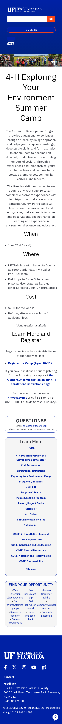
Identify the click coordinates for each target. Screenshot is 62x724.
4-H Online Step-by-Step (31, 519)
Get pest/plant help (30, 594)
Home (31, 447)
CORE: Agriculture (31, 539)
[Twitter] (14, 667)
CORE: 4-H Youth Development (31, 534)
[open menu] (11, 38)
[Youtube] (34, 667)
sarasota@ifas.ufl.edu (34, 425)
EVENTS (31, 30)
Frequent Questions (31, 481)
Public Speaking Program (31, 497)
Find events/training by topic (15, 605)
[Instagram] (24, 667)
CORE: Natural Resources (31, 550)
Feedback (10, 683)
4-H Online (31, 514)
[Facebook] (5, 667)
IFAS (37, 707)
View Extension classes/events (15, 594)
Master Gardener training (46, 594)
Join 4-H (31, 487)
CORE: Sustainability (31, 561)
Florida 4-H (31, 508)
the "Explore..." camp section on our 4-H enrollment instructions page (31, 379)
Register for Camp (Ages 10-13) (30, 363)
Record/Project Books (31, 503)
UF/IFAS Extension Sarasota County (26, 688)
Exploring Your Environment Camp (31, 476)
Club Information (31, 465)
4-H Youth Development (31, 455)
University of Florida (23, 707)
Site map (31, 569)
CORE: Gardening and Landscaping (31, 544)
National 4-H (31, 525)
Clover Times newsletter (31, 459)
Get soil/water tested (30, 605)
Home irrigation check (30, 616)
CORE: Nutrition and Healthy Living (31, 555)
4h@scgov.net (17, 397)
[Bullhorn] (44, 667)
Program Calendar (31, 492)
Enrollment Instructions (31, 470)
